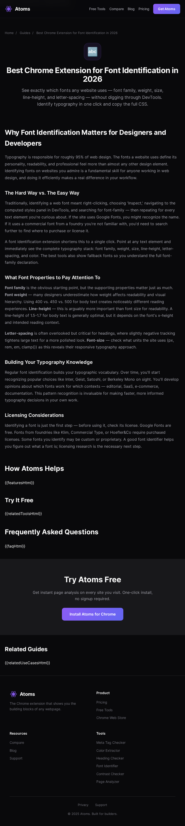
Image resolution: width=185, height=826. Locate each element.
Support (16, 758)
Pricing (144, 9)
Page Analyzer (107, 781)
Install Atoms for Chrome (93, 614)
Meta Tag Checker (111, 742)
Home (9, 33)
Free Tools (97, 9)
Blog (131, 9)
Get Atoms (166, 9)
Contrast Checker (110, 774)
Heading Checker (110, 758)
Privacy (83, 805)
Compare (116, 9)
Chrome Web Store (111, 718)
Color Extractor (108, 750)
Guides (25, 33)
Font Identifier (107, 766)
